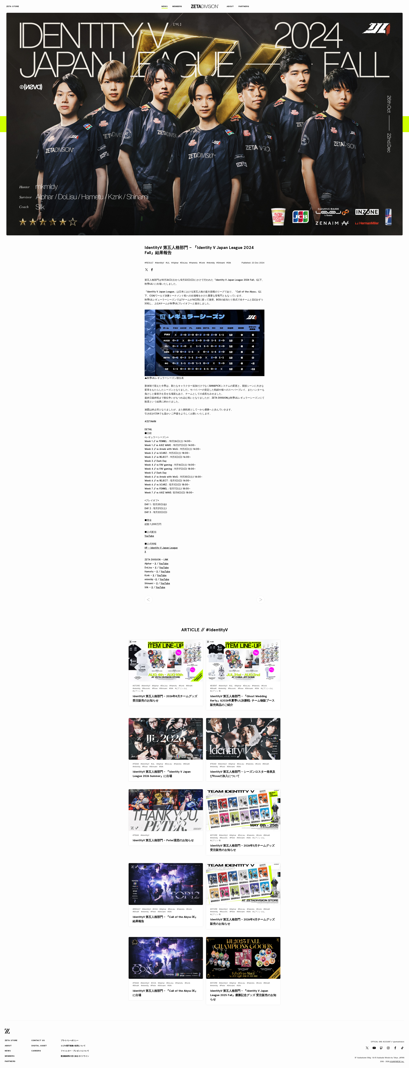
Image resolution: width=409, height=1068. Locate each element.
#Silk (228, 263)
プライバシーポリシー (69, 1041)
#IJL (168, 263)
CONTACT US (38, 1041)
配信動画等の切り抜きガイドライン (75, 1056)
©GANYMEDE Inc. (397, 1062)
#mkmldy (211, 263)
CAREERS (36, 1051)
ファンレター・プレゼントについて (75, 1051)
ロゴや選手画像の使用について (73, 1046)
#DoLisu (184, 263)
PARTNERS (10, 1061)
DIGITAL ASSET (39, 1046)
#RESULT (149, 263)
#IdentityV (159, 263)
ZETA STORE (11, 1041)
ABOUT (8, 1046)
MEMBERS (10, 1056)
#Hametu (193, 263)
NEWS (8, 1051)
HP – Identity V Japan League (161, 547)
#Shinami (220, 263)
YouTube (149, 536)
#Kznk (202, 263)
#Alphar (174, 263)
